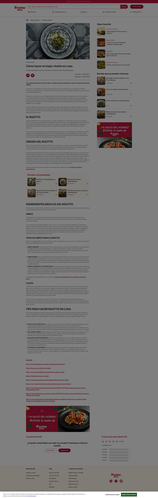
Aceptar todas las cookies (129, 494)
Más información (31, 496)
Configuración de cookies (112, 494)
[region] (79, 495)
